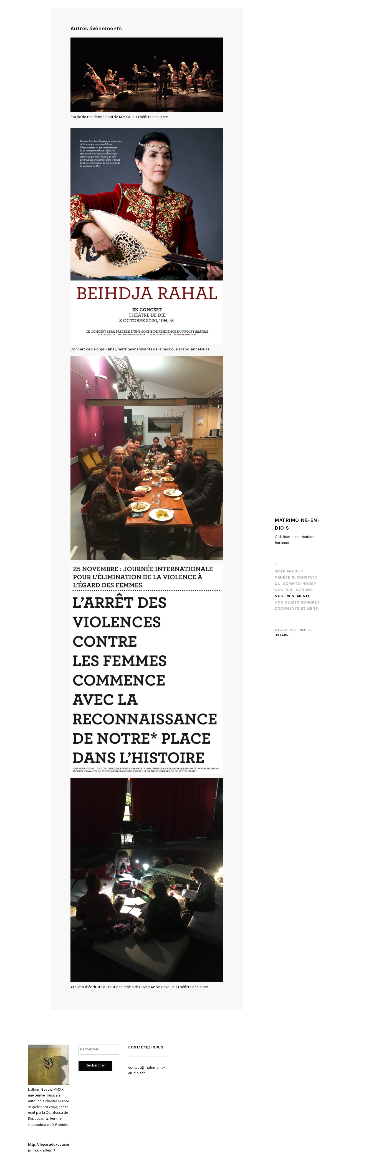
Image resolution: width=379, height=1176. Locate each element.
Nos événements (292, 596)
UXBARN (282, 635)
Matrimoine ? (289, 571)
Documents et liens (296, 608)
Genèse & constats (296, 577)
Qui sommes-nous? (295, 583)
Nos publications (294, 589)
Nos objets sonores (297, 602)
